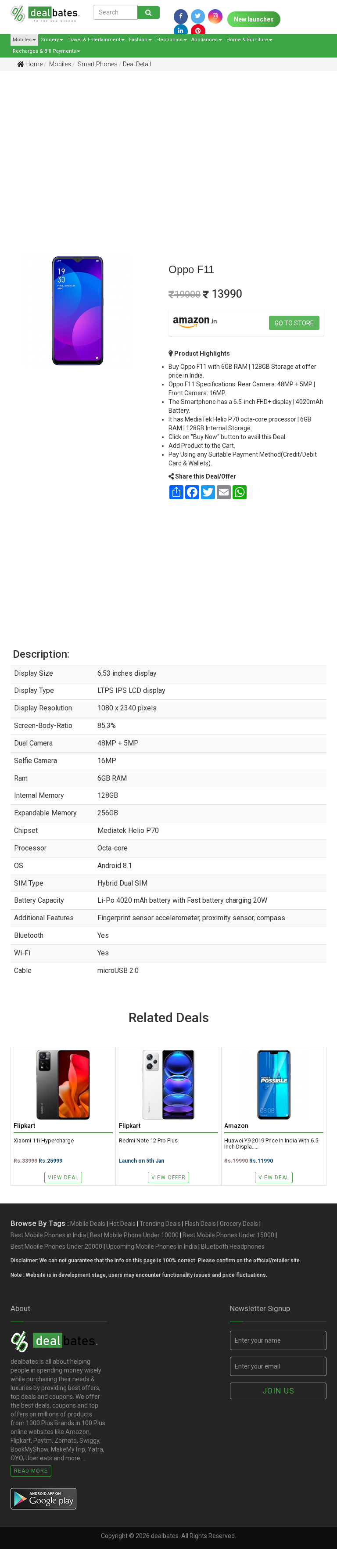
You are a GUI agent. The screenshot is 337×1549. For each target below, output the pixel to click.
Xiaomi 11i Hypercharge (44, 1141)
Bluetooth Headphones (233, 1246)
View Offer (168, 1177)
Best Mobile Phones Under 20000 (56, 1246)
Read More (31, 1471)
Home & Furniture (247, 40)
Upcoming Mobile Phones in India (151, 1246)
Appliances (204, 40)
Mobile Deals (87, 1223)
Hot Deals (122, 1223)
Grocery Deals (239, 1223)
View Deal (63, 1177)
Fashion (138, 40)
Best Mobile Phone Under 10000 (134, 1235)
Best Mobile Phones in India (48, 1235)
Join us (278, 1390)
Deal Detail (137, 64)
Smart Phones (97, 64)
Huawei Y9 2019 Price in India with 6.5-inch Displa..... (272, 1144)
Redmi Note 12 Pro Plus (148, 1141)
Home (33, 64)
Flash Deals (200, 1223)
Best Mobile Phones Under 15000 (228, 1235)
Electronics (169, 40)
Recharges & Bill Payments (44, 51)
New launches (254, 19)
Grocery (49, 40)
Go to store (294, 323)
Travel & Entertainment (94, 40)
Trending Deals (160, 1223)
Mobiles (22, 40)
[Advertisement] (162, 145)
